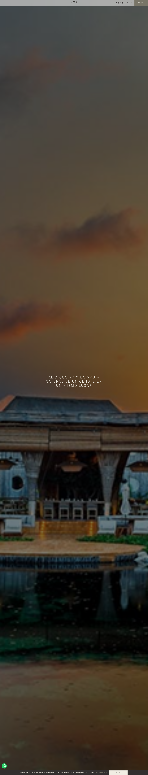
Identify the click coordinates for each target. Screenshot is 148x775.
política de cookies (101, 772)
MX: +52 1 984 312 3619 (13, 3)
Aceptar (118, 772)
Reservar (141, 3)
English (129, 3)
